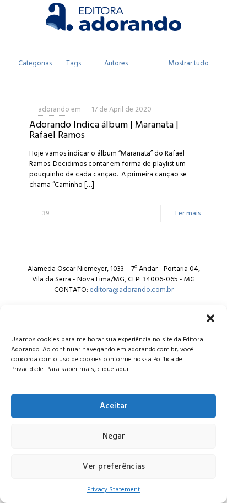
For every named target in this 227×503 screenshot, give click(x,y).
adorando (53, 109)
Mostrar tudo (189, 63)
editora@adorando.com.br (132, 290)
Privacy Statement (113, 489)
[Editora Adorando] (113, 16)
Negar (113, 436)
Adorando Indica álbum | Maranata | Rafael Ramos (104, 130)
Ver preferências (114, 466)
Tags (73, 63)
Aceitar (114, 406)
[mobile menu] (212, 16)
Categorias (35, 63)
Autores (116, 63)
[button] (210, 318)
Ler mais (188, 213)
